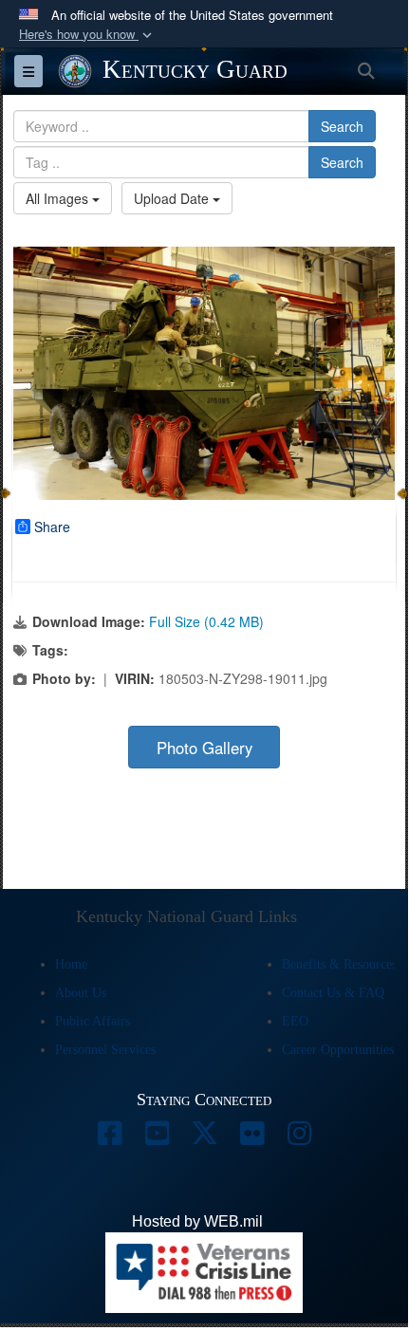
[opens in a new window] (109, 1138)
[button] (87, 35)
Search (342, 126)
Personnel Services (105, 1050)
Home (71, 964)
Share (52, 526)
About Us (80, 993)
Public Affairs (92, 1021)
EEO (295, 1021)
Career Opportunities (338, 1050)
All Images (59, 198)
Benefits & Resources (339, 964)
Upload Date (173, 198)
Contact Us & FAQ (333, 993)
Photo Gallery (204, 747)
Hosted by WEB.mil (197, 1221)
